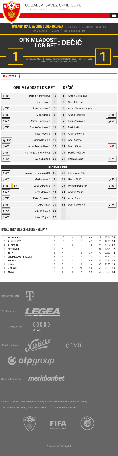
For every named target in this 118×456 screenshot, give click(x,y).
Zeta (10, 253)
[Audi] (41, 326)
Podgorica (14, 237)
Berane (12, 260)
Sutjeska (13, 245)
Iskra (11, 264)
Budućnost (14, 241)
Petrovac (13, 249)
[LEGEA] (43, 311)
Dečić (11, 272)
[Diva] (73, 345)
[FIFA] (58, 424)
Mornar (12, 268)
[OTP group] (31, 360)
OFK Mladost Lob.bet (20, 257)
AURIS (68, 446)
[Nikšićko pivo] (38, 345)
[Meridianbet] (46, 379)
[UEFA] (87, 424)
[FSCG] (30, 424)
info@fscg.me (69, 407)
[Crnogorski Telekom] (30, 296)
